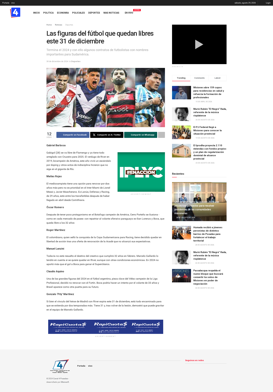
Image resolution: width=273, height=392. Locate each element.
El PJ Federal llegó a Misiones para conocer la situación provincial (207, 130)
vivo (13, 3)
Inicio (36, 13)
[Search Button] (269, 13)
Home (49, 25)
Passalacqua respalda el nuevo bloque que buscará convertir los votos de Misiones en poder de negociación (208, 277)
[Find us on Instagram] (252, 13)
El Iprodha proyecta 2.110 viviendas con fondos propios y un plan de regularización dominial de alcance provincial (209, 152)
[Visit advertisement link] (141, 172)
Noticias (58, 25)
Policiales (78, 13)
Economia (63, 13)
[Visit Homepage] (15, 13)
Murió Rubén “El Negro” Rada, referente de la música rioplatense (210, 112)
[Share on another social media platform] (161, 135)
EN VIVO (129, 12)
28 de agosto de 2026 (185, 218)
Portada (5, 3)
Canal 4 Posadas (60, 378)
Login (268, 3)
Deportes (94, 13)
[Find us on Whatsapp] (262, 13)
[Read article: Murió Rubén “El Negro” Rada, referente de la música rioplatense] (181, 257)
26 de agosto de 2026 (204, 263)
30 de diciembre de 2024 (57, 61)
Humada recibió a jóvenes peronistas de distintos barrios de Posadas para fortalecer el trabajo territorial (207, 234)
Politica (48, 13)
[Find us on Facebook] (246, 13)
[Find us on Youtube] (257, 13)
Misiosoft (65, 382)
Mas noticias (111, 13)
